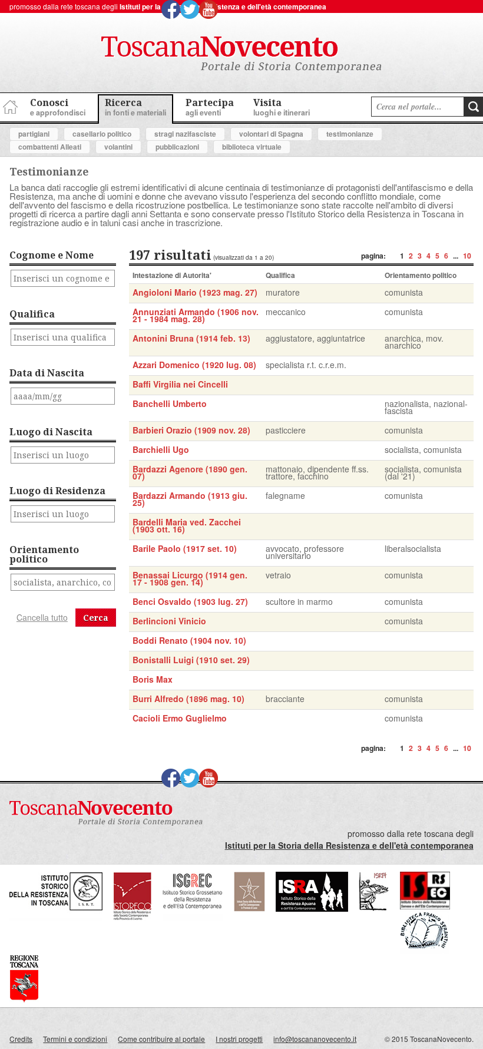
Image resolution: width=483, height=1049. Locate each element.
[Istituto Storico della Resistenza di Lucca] (249, 909)
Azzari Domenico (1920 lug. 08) (194, 364)
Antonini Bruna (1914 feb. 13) (191, 338)
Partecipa (210, 107)
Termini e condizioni (75, 1038)
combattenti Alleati (49, 146)
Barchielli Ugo (161, 449)
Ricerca (135, 107)
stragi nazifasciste (185, 133)
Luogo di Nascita (50, 431)
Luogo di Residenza (57, 490)
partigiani (33, 133)
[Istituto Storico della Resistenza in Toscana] (55, 917)
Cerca (95, 617)
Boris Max (153, 679)
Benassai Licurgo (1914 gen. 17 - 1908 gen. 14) (190, 578)
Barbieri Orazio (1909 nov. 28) (191, 430)
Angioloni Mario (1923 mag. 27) (195, 292)
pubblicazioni (177, 146)
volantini (118, 146)
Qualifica (32, 313)
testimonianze (349, 133)
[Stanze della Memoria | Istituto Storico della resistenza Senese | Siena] (425, 906)
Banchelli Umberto (170, 403)
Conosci (57, 107)
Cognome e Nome (51, 255)
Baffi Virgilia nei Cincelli (180, 384)
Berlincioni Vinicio (169, 621)
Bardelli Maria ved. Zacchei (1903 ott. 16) (187, 525)
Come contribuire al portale (161, 1038)
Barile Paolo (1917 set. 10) (185, 548)
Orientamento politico (44, 554)
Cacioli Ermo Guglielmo (180, 718)
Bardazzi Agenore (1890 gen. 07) (190, 472)
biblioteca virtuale (252, 146)
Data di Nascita (46, 372)
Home (9, 105)
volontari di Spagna (271, 133)
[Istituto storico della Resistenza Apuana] (312, 909)
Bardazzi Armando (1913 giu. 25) (190, 498)
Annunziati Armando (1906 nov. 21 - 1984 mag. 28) (196, 315)
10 (467, 255)
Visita (281, 107)
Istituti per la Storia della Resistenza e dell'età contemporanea (223, 6)
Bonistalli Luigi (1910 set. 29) (191, 660)
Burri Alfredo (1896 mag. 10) (188, 698)
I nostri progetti (239, 1038)
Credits (20, 1038)
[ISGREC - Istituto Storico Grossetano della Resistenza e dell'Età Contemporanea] (193, 917)
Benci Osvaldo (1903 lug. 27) (190, 601)
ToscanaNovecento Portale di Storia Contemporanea (241, 55)
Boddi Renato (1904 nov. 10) (189, 640)
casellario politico (101, 133)
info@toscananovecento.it (314, 1038)
